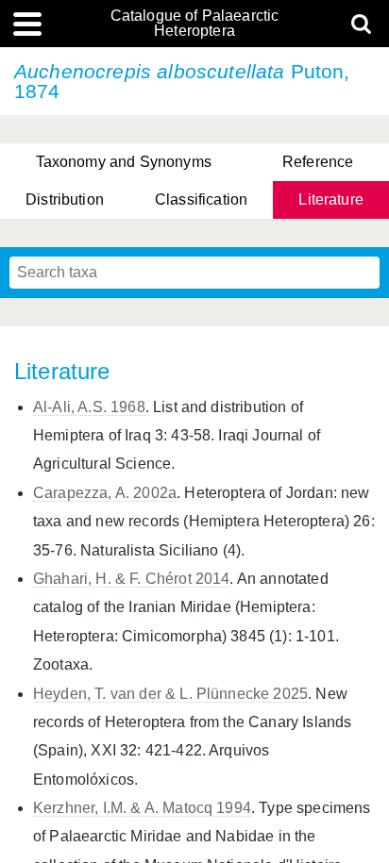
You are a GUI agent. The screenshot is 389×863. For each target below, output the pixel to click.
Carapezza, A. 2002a (105, 493)
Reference (317, 162)
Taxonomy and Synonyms (123, 162)
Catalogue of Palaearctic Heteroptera (194, 23)
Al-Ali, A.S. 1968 (89, 407)
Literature (331, 199)
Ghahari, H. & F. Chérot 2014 (131, 579)
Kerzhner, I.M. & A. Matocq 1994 (142, 808)
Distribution (64, 199)
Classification (201, 199)
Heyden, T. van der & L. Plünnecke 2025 (170, 694)
